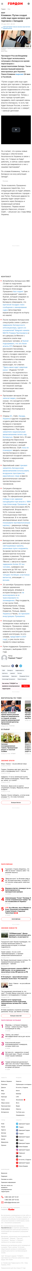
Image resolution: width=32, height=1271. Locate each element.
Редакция (4, 1176)
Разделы (18, 1077)
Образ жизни (5, 1103)
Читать (25, 686)
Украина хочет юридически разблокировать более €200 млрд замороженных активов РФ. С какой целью (14, 1002)
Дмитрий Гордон (24, 1124)
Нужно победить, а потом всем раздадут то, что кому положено (15, 796)
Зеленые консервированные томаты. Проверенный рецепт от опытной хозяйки (9, 747)
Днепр (3, 1139)
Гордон (3, 9)
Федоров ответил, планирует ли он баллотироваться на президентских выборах (18, 890)
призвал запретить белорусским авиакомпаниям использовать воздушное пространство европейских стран (16, 470)
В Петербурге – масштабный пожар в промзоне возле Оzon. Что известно (14, 977)
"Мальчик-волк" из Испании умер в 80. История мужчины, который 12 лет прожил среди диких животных (17, 880)
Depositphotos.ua (6, 1227)
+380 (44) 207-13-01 (11, 1197)
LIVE (17, 1096)
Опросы (18, 1109)
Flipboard (22, 1153)
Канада (22, 416)
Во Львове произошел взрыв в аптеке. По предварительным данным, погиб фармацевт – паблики (16, 961)
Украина (6, 419)
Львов (3, 1127)
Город (3, 1120)
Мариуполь (4, 1142)
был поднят (18, 291)
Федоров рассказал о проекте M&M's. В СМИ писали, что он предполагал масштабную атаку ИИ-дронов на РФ (15, 970)
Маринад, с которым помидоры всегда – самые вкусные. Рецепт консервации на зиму (16, 1026)
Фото (17, 1103)
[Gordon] (15, 3)
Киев (2, 1123)
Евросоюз (14, 676)
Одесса (3, 1130)
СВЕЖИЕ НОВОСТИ (9, 928)
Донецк (3, 1133)
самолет (12, 673)
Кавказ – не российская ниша (14, 764)
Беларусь (10, 670)
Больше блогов (16, 802)
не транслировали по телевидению (11, 598)
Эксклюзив (19, 1100)
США (3, 670)
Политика (12, 725)
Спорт (3, 1093)
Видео (18, 1106)
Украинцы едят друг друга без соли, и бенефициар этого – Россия (14, 770)
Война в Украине (6, 1081)
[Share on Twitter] (16, 666)
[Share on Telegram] (20, 666)
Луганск (3, 1145)
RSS (20, 1156)
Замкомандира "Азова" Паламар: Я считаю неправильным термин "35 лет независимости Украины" (18, 899)
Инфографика (5, 1109)
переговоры (5, 676)
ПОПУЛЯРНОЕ (7, 864)
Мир (9, 9)
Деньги (3, 1087)
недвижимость (20, 670)
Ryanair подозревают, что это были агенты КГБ (16, 343)
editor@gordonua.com (11, 1202)
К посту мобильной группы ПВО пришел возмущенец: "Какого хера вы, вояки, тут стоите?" (15, 778)
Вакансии (4, 1173)
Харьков (3, 1136)
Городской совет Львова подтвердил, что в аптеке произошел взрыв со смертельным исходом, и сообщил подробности (15, 944)
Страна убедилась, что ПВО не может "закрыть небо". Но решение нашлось (17, 870)
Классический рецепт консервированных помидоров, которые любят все (16, 1044)
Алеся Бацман (23, 1146)
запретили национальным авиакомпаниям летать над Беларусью (14, 434)
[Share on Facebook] (12, 666)
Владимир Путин (24, 676)
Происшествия (5, 1106)
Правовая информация (8, 1182)
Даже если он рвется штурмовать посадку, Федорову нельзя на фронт (15, 787)
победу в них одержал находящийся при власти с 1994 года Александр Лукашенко (17, 501)
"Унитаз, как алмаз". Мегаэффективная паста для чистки (17, 1035)
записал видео (9, 398)
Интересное (5, 1112)
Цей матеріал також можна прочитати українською (16, 27)
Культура (4, 1096)
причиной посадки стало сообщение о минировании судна (15, 307)
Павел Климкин (22, 679)
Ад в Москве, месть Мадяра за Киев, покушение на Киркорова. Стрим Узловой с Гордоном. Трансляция (18, 910)
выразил (19, 74)
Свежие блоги (7, 760)
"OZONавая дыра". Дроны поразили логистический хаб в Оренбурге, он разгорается (20, 935)
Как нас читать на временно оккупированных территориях (6, 1188)
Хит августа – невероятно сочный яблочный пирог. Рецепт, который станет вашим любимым (17, 1054)
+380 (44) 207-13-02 (11, 1200)
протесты (5, 673)
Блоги (18, 1090)
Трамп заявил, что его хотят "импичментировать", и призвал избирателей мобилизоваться (12, 953)
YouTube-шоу (20, 1112)
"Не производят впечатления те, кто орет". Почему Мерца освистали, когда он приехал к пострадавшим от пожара (16, 993)
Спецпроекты (20, 1115)
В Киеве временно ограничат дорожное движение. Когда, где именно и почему (15, 1010)
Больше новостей (16, 1015)
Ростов (20, 673)
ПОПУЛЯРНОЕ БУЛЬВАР (11, 1020)
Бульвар (5, 729)
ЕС (11, 416)
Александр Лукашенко (8, 679)
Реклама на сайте (6, 1179)
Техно (3, 1100)
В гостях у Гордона (22, 1087)
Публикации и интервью (23, 1084)
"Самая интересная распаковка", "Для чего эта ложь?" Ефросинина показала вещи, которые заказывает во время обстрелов (18, 1064)
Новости (4, 1077)
